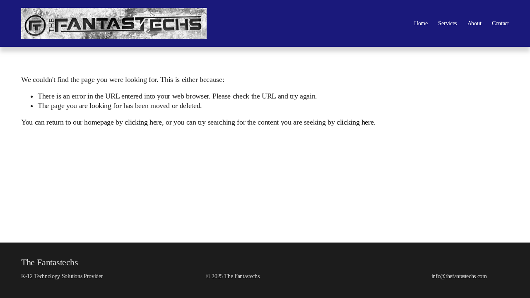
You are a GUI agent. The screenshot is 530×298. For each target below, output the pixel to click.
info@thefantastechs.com (459, 276)
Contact (500, 23)
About (474, 23)
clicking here (143, 122)
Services (447, 23)
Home (421, 23)
